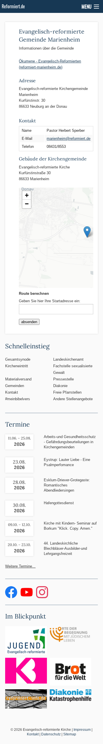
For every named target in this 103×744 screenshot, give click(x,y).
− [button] (27, 203)
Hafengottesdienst (59, 503)
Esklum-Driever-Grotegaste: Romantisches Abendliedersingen (67, 485)
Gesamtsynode (17, 359)
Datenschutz (51, 734)
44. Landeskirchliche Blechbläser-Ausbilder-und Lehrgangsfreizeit (65, 548)
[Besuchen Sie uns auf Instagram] (42, 597)
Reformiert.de (13, 6)
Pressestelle (63, 379)
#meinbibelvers (17, 399)
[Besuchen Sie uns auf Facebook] (11, 597)
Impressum (82, 730)
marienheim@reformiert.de (68, 138)
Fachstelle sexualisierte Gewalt (72, 369)
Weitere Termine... (20, 566)
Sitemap (69, 734)
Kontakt (11, 392)
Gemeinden (14, 386)
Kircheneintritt (16, 366)
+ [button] (27, 195)
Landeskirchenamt (68, 359)
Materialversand (18, 379)
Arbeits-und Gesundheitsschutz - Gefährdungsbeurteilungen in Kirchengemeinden (70, 442)
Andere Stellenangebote (73, 399)
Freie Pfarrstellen (67, 392)
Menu (87, 6)
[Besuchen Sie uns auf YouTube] (27, 597)
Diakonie (60, 386)
